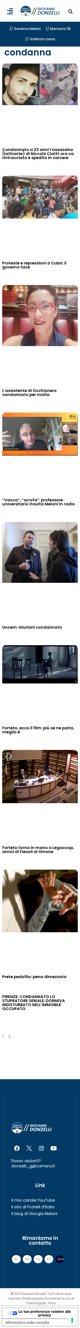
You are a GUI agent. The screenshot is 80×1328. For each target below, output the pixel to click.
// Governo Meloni (25, 28)
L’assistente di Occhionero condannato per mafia (29, 392)
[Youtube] (53, 1148)
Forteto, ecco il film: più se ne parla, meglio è (38, 730)
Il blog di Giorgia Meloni (34, 1213)
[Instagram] (41, 1148)
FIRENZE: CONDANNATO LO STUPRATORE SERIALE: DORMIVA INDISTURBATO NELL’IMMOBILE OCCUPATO (33, 1002)
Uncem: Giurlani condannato (32, 627)
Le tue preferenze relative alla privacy (44, 1313)
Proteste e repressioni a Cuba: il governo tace (34, 265)
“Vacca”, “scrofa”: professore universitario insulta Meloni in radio (38, 502)
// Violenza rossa (40, 39)
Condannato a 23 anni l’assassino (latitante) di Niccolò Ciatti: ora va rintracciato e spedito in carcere (38, 153)
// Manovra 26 (58, 28)
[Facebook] (16, 1148)
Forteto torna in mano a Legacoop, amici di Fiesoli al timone (38, 849)
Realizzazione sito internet (42, 1298)
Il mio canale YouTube (33, 1200)
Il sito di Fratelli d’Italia (32, 1207)
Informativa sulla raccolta (27, 1322)
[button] (70, 12)
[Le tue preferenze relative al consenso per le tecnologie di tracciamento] (72, 1320)
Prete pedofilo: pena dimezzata (34, 976)
